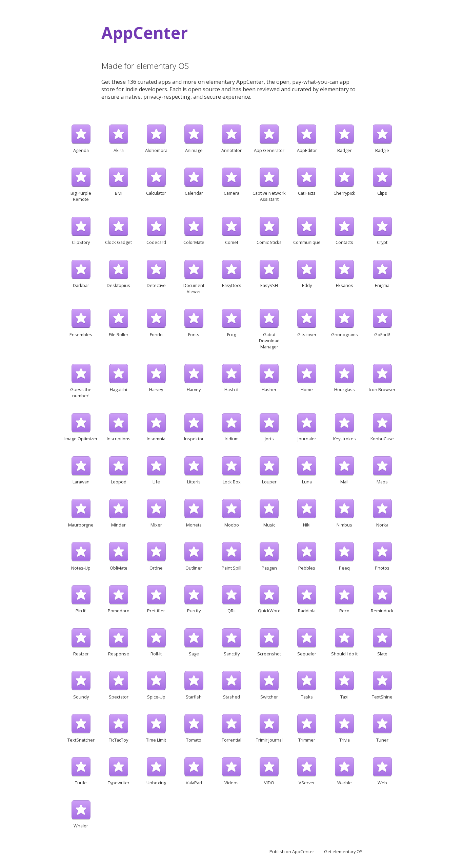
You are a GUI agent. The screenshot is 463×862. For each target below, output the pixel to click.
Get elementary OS (343, 851)
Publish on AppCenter (291, 851)
